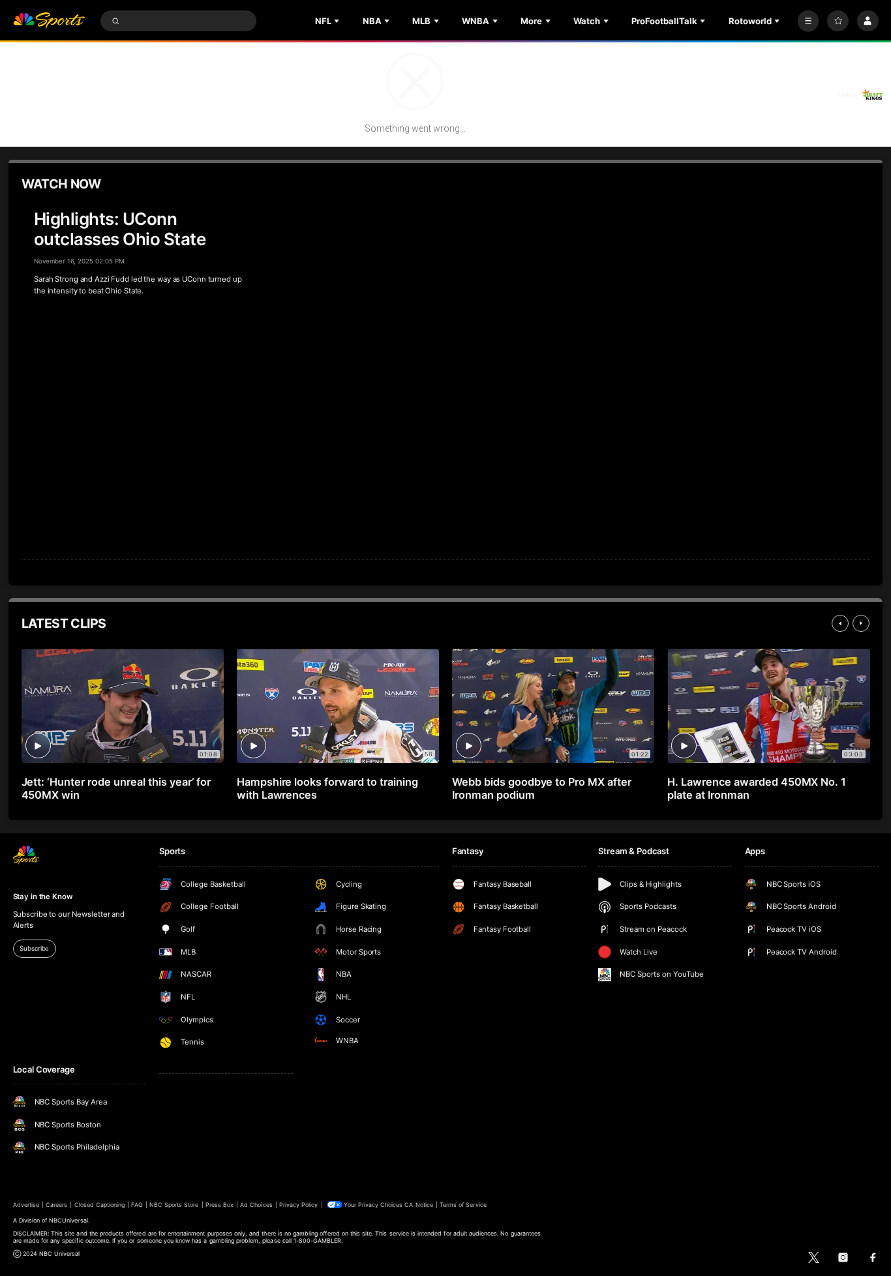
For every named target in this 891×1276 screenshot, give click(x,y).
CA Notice (418, 1204)
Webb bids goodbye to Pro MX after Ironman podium (541, 788)
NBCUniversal (68, 1220)
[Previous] (840, 623)
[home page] (49, 21)
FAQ (136, 1204)
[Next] (861, 623)
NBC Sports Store (174, 1204)
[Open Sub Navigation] (338, 20)
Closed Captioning (99, 1204)
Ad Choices (256, 1204)
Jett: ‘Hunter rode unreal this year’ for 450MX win (116, 788)
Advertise (26, 1204)
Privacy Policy (298, 1204)
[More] (808, 21)
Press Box (219, 1204)
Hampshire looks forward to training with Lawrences (327, 788)
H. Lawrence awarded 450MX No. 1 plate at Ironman (757, 788)
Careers (56, 1204)
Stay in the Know (43, 896)
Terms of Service (463, 1204)
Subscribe (34, 948)
